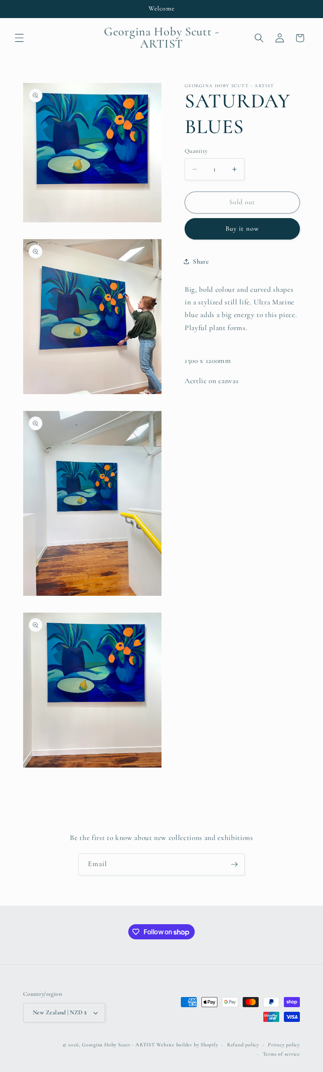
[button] (19, 38)
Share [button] (201, 261)
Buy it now (242, 228)
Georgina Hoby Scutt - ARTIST (118, 1045)
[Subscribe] (234, 864)
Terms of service (281, 1054)
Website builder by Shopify (187, 1045)
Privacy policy (284, 1045)
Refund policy (243, 1045)
